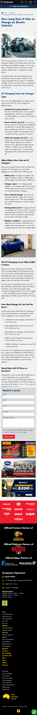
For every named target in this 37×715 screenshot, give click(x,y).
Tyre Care (5, 621)
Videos (4, 663)
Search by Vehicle (7, 614)
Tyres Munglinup (7, 680)
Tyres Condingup (7, 673)
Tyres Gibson (6, 676)
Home (5, 13)
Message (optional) (8, 418)
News (4, 660)
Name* (5, 394)
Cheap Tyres (5, 689)
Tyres (4, 612)
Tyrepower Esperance (20, 6)
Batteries (4, 637)
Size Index (5, 671)
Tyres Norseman (7, 683)
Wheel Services (6, 644)
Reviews (5, 665)
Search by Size (6, 616)
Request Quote (8, 436)
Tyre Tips (4, 623)
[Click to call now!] (22, 2)
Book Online (6, 653)
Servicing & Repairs (8, 639)
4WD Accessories (7, 635)
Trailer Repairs (6, 646)
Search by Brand (7, 619)
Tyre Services (6, 642)
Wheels (4, 626)
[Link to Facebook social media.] (18, 711)
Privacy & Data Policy (12, 706)
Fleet (4, 658)
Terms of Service (18, 432)
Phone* (5, 400)
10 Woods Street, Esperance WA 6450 (18, 580)
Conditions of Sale (22, 706)
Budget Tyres (6, 687)
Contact (5, 651)
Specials (5, 648)
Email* (5, 406)
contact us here (23, 384)
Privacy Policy (6, 432)
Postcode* (6, 412)
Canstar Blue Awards (8, 685)
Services (5, 633)
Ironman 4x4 (7, 656)
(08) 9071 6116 (13, 386)
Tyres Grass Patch (7, 678)
